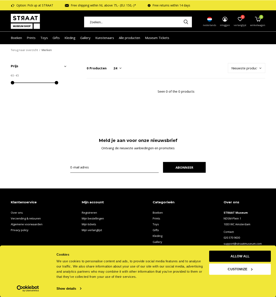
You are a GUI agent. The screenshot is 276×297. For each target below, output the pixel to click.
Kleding (69, 38)
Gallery (85, 38)
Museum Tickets (157, 38)
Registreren (89, 213)
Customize (237, 269)
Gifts (56, 38)
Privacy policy (19, 230)
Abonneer (184, 167)
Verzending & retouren (26, 218)
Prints (31, 38)
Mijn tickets (89, 224)
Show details (66, 288)
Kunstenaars (104, 38)
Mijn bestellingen (93, 218)
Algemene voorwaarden (26, 224)
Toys (44, 38)
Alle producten (129, 38)
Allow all (240, 256)
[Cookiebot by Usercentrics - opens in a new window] (28, 288)
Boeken (16, 38)
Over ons (17, 213)
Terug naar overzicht (24, 50)
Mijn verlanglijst (92, 230)
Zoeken (186, 22)
